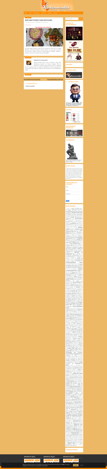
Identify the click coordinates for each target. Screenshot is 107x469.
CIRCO (67, 249)
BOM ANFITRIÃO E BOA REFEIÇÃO (38, 20)
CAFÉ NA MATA (74, 235)
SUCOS (74, 420)
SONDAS (75, 418)
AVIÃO (72, 225)
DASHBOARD (74, 269)
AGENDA (76, 211)
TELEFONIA (81, 426)
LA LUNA (78, 326)
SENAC (79, 411)
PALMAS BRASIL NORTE (79, 360)
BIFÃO (77, 230)
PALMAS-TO (79, 363)
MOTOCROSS (68, 345)
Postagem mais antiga (55, 79)
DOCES (79, 275)
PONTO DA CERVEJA (78, 379)
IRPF (72, 321)
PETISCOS (74, 374)
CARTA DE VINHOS (77, 240)
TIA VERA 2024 (76, 431)
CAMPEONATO (74, 236)
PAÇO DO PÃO (78, 357)
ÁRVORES (67, 223)
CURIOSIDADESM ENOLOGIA (70, 263)
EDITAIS (76, 277)
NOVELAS (72, 351)
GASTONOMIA (68, 306)
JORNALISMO (68, 324)
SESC (67, 413)
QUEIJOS (81, 394)
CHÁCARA (73, 245)
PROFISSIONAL (69, 391)
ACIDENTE (81, 209)
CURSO (77, 263)
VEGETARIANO (74, 440)
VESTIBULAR (81, 441)
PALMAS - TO (69, 360)
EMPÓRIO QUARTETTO (70, 279)
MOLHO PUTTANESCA (74, 343)
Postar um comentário (30, 86)
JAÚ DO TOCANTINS (79, 322)
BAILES (76, 225)
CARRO (72, 240)
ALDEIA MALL (69, 214)
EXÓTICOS (79, 292)
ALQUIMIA (72, 217)
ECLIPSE (67, 277)
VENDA (71, 441)
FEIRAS (73, 296)
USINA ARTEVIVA (68, 437)
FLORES (68, 301)
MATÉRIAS (80, 336)
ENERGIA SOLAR (68, 282)
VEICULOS (79, 440)
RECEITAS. (80, 397)
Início (26, 13)
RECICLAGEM (68, 398)
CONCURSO (68, 252)
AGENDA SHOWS (76, 212)
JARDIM (73, 322)
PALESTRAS (73, 359)
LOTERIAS (68, 332)
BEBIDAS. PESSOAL (69, 230)
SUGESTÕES (79, 420)
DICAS (67, 274)
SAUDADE (77, 410)
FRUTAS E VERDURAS (70, 302)
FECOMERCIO (79, 295)
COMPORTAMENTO (77, 251)
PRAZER (77, 388)
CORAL (75, 256)
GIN (76, 309)
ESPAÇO (67, 285)
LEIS (80, 329)
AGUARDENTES (73, 213)
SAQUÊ (80, 409)
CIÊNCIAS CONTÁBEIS (72, 248)
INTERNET (67, 321)
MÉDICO (74, 339)
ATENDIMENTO (73, 223)
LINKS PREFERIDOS (77, 330)
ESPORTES (78, 287)
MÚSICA (77, 347)
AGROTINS (68, 213)
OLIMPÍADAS (68, 355)
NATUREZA (70, 350)
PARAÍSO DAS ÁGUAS (79, 367)
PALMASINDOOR (78, 365)
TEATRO (75, 425)
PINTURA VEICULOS (74, 375)
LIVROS (67, 331)
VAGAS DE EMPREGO (74, 439)
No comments (45, 22)
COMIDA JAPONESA (78, 250)
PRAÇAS (74, 385)
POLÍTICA (67, 379)
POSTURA (68, 383)
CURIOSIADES (79, 261)
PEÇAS (73, 371)
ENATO (78, 280)
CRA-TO (72, 259)
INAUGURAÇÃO (69, 318)
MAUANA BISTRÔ (76, 338)
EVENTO (67, 291)
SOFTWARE (79, 417)
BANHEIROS (75, 226)
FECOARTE (74, 295)
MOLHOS (81, 343)
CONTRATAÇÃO (75, 255)
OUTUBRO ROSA (70, 357)
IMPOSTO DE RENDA (73, 317)
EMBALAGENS (75, 278)
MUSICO (79, 348)
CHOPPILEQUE (68, 247)
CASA (67, 241)
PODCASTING (73, 378)
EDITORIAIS (80, 277)
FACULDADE (69, 294)
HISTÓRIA (67, 315)
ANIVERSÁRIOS (79, 218)
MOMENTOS (69, 344)
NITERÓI (76, 350)
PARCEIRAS (69, 369)
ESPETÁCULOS (72, 286)
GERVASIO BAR (68, 309)
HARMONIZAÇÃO (77, 314)
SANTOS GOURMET (74, 408)
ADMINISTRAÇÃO (69, 211)
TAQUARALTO (68, 424)
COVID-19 (73, 258)
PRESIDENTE (68, 390)
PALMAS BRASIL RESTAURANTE (72, 361)
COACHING (79, 249)
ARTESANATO (74, 222)
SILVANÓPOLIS (80, 414)
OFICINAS (80, 354)
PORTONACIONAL (79, 381)
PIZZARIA (70, 376)
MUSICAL (81, 347)
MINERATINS (73, 340)
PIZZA (67, 376)
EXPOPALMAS (68, 293)
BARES (80, 227)
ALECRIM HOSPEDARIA (70, 215)
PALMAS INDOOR (75, 362)
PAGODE (80, 358)
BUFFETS (67, 234)
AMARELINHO (79, 217)
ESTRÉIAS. (73, 290)
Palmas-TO (44, 13)
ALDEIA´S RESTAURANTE (78, 214)
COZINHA (78, 258)
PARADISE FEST (71, 367)
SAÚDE (81, 410)
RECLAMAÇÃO (77, 398)
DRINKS (75, 276)
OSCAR (81, 356)
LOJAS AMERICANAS (79, 331)
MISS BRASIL (80, 341)
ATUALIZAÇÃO (75, 224)
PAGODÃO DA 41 (74, 358)
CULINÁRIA (77, 260)
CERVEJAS (68, 245)
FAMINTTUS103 (80, 294)
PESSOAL (39, 22)
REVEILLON (77, 402)
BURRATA (73, 234)
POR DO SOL (68, 380)
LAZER (73, 329)
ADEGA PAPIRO (77, 210)
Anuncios (55, 13)
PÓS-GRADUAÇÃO (69, 382)
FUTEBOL (80, 302)
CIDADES (81, 247)
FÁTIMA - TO (69, 295)
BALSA (71, 226)
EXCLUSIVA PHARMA (71, 292)
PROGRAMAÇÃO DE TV (74, 392)
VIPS (76, 443)
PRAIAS (74, 388)
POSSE (76, 382)
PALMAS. (71, 365)
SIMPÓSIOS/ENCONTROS (76, 416)
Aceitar (75, 465)
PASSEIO (79, 370)
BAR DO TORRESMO (74, 227)
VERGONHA (75, 441)
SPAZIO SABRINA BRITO (79, 419)
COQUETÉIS (69, 256)
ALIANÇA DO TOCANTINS (74, 216)
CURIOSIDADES (71, 262)
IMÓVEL (67, 317)
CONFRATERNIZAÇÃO (70, 253)
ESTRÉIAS (68, 290)
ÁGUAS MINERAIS (80, 213)
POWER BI (74, 384)
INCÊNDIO (75, 318)
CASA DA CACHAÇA (79, 241)
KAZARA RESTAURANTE (77, 325)
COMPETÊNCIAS (69, 251)
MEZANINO (68, 340)
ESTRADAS (81, 289)
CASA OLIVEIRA (71, 241)
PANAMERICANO (68, 366)
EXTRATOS (81, 293)
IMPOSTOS (80, 317)
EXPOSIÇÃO (74, 293)
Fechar (81, 465)
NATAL (81, 349)
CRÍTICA (68, 260)
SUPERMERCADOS (76, 421)
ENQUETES (74, 283)
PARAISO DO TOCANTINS (71, 368)
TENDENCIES (74, 428)
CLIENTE (71, 249)
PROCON (73, 390)
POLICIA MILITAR (79, 378)
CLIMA (76, 249)
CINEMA (79, 248)
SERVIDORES (75, 412)
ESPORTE (71, 287)
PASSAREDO (73, 370)
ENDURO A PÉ (78, 281)
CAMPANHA (68, 236)
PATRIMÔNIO (68, 371)
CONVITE (81, 255)
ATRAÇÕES (80, 223)
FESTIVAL (68, 299)
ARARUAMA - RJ (69, 221)
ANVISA (70, 219)
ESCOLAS (72, 284)
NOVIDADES (69, 352)
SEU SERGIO (72, 413)
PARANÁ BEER (80, 368)
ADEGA (69, 210)
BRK (74, 233)
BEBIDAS (77, 229)
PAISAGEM (67, 359)
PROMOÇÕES (68, 394)
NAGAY (76, 349)
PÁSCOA (67, 370)
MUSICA (73, 347)
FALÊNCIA (75, 294)
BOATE (75, 231)
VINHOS (69, 443)
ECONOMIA (71, 277)
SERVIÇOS (68, 412)
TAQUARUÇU (76, 424)
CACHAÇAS (79, 234)
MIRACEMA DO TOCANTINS (71, 341)
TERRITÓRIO (75, 429)
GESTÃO (73, 309)
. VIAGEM (67, 208)
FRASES (79, 301)
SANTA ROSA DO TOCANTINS (74, 407)
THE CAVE (69, 431)
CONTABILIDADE (78, 254)
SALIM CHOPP (72, 406)
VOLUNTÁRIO (75, 444)
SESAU (80, 412)
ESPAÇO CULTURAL (74, 285)
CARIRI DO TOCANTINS (71, 239)
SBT (68, 411)
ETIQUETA (79, 290)
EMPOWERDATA (78, 279)
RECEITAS (72, 397)
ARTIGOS (79, 222)
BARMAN (72, 229)
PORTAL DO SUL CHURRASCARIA (77, 380)
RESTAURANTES (69, 402)
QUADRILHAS (75, 394)
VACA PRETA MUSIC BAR (77, 438)
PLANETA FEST (73, 377)
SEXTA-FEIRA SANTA (79, 413)
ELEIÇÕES (69, 278)
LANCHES (75, 328)
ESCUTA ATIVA (79, 284)
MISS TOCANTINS (69, 342)
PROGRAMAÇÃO (80, 391)
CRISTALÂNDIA (80, 259)
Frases (30, 13)
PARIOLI (74, 369)
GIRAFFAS (79, 309)
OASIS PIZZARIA (70, 354)
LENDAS (67, 330)
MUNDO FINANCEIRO (76, 346)
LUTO (79, 332)
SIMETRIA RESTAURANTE (72, 415)
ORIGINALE (77, 356)
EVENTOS (72, 291)
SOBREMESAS (68, 417)
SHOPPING (69, 414)
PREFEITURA (74, 389)
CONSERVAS (79, 253)
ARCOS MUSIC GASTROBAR (77, 221)
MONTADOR (74, 344)
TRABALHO (74, 433)
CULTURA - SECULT (70, 261)
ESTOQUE (76, 289)
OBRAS (76, 354)
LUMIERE (74, 332)
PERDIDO (78, 372)
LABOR (73, 327)
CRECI (76, 259)
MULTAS (77, 345)
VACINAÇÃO (68, 439)
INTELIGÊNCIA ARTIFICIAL (77, 320)
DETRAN (73, 272)
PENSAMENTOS (69, 372)
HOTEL (71, 316)
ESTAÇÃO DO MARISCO (77, 288)
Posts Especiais (36, 13)
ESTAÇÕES (67, 289)
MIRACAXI (79, 340)
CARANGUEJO (74, 238)
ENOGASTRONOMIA (77, 282)
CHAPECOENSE (74, 246)
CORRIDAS (67, 258)
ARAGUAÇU (81, 219)
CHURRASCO (75, 247)
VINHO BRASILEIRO (79, 442)
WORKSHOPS (72, 445)
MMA (75, 342)
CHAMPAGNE (68, 246)
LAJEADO (79, 327)
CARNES (67, 240)
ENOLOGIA (68, 283)
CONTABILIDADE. (68, 255)
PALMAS (79, 359)
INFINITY (67, 319)
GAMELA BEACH (73, 304)
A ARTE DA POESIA (75, 208)
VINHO (73, 442)
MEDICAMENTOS (68, 339)
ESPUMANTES (68, 288)
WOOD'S (67, 445)
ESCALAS (67, 284)
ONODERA (75, 355)
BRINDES (71, 233)
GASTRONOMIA (78, 306)
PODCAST (68, 378)
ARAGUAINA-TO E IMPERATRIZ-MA (74, 220)
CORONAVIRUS (79, 256)
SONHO (80, 418)
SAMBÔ (77, 406)
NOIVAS (80, 350)
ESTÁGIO (72, 289)
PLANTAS (79, 377)
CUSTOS (69, 269)
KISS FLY (67, 326)
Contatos (50, 13)
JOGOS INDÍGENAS (77, 323)
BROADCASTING (79, 233)
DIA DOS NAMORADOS (70, 273)
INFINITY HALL (72, 319)
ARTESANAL (68, 222)
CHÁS (80, 246)
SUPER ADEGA (68, 421)
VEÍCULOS (67, 441)
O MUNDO (77, 353)
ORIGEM (73, 356)
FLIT (82, 300)
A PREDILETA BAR (74, 209)
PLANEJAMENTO (75, 376)
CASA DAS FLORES (71, 242)
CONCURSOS (76, 252)
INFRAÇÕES (69, 320)
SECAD (75, 411)
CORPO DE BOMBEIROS (70, 257)
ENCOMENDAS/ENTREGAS (70, 281)
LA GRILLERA (73, 326)
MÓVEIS (73, 345)
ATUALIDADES (68, 224)
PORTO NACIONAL (70, 381)
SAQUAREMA (73, 409)
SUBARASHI (69, 420)
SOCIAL (74, 417)
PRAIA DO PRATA (74, 387)
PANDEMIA (74, 366)
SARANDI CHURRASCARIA (70, 410)
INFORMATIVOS (80, 319)
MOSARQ (79, 344)
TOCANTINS (73, 432)
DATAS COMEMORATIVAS (74, 269)
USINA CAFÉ (75, 437)
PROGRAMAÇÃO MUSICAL (72, 393)
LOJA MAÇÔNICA (72, 331)
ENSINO (80, 283)
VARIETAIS (69, 440)
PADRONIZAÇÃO (68, 358)
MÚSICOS (72, 349)
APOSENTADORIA (75, 219)
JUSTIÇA (76, 324)
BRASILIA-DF (73, 232)
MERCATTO (79, 339)
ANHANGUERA (68, 218)
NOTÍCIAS (67, 351)
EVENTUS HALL (80, 291)
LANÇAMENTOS (69, 328)
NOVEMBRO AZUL (78, 351)
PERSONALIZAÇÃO (69, 373)
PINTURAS (79, 375)
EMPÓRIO (80, 278)
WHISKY (80, 444)
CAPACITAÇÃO (71, 237)
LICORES (71, 330)
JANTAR (76, 321)
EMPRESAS (68, 280)
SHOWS (74, 414)
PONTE (72, 379)
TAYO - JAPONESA (69, 425)
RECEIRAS (67, 397)
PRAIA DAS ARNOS (75, 386)
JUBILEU (72, 324)
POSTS (80, 382)
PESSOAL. (68, 374)
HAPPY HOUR (69, 314)
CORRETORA (79, 257)
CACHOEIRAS (68, 235)
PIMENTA (67, 375)
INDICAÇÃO (80, 318)
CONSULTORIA (69, 254)
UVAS (71, 438)
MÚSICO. (67, 349)
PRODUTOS (79, 390)
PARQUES (79, 369)
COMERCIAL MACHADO (69, 250)
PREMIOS (79, 389)
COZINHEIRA (68, 259)
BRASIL (67, 232)
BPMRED (80, 231)
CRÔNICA (72, 260)
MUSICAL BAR (70, 348)
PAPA (78, 366)
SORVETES (72, 419)
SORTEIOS (67, 419)
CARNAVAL (79, 239)
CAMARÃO (79, 235)
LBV (77, 329)
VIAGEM (68, 442)
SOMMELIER (68, 418)
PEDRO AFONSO (78, 371)
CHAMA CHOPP (79, 245)
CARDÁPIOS (80, 238)
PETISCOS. (79, 374)
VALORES (81, 439)
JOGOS (69, 323)
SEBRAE (71, 411)
